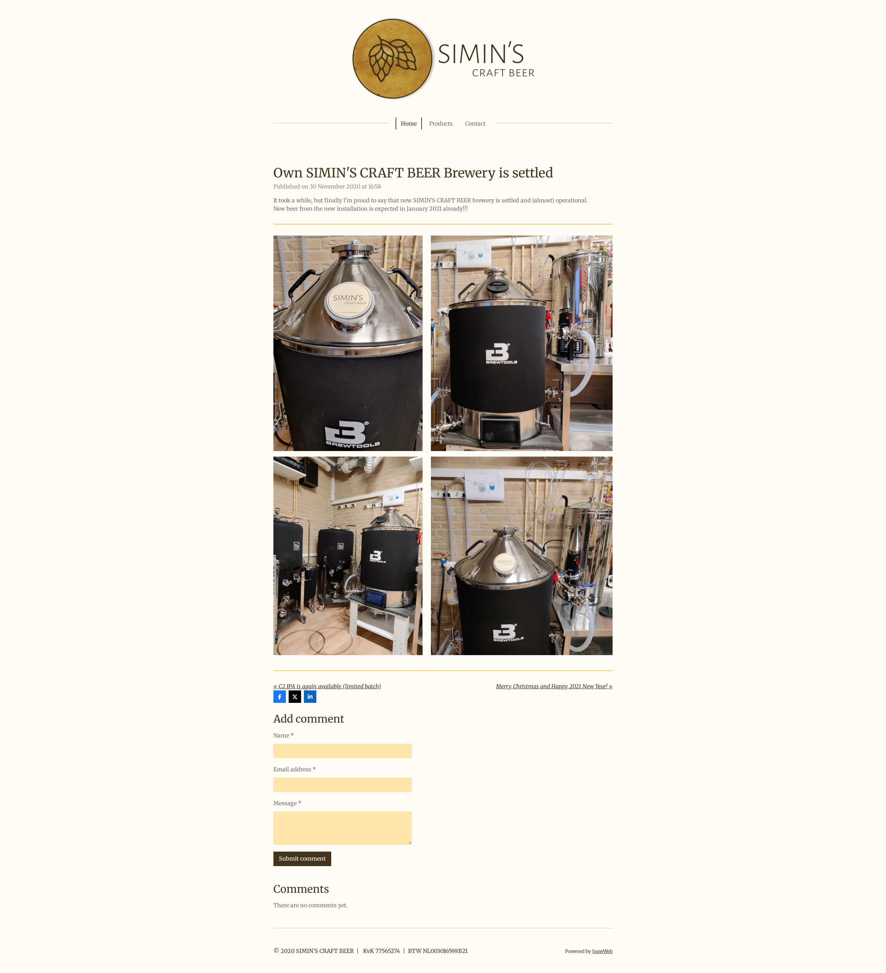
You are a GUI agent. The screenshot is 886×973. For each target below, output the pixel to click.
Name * (283, 735)
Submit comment (302, 858)
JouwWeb (602, 951)
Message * (287, 803)
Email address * (294, 769)
